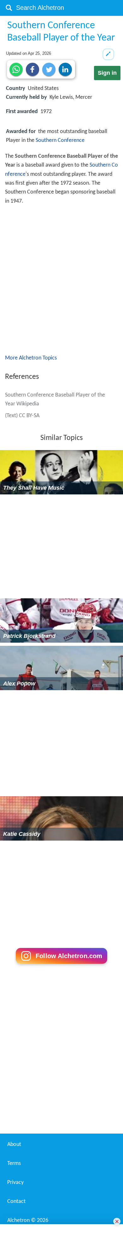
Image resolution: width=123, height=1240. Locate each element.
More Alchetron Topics (31, 449)
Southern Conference (60, 140)
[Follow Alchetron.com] (61, 1057)
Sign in (107, 73)
